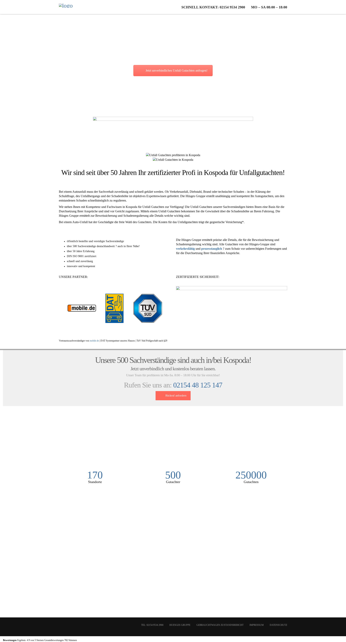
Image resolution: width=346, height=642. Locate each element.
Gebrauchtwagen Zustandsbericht (219, 625)
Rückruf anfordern (175, 395)
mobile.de (94, 340)
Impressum (256, 625)
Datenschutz (278, 625)
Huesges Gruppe (179, 625)
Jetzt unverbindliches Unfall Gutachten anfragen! (176, 70)
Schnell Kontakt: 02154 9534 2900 (213, 7)
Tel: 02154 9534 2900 (152, 625)
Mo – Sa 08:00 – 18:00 (269, 7)
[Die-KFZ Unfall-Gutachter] (66, 7)
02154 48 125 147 (197, 385)
